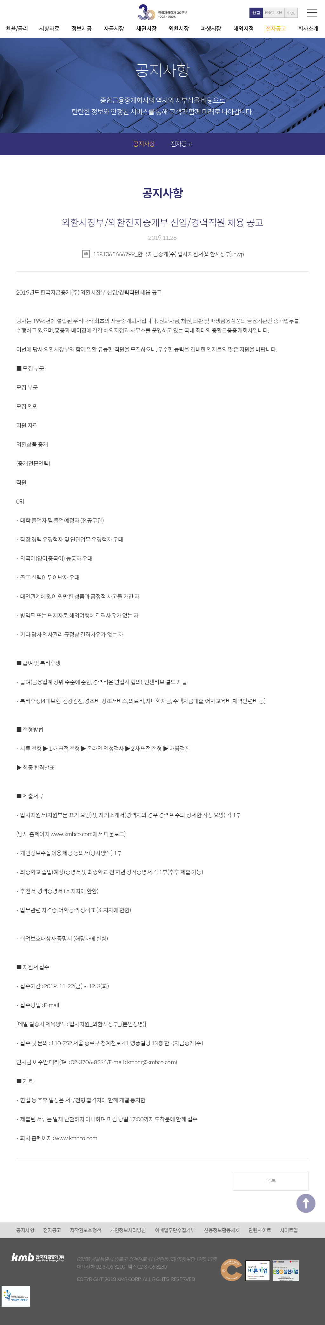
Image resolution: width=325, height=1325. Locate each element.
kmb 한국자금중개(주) (162, 12)
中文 (291, 13)
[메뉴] (312, 12)
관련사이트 (260, 1230)
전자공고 (276, 28)
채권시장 (146, 28)
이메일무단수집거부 (175, 1230)
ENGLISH (273, 13)
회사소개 (308, 28)
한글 (256, 13)
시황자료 (49, 28)
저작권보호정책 (85, 1230)
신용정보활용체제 (222, 1230)
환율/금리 (17, 28)
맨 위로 (305, 1203)
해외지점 (243, 28)
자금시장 (114, 28)
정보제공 (81, 28)
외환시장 (179, 28)
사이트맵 (289, 1230)
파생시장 (211, 28)
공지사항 (144, 144)
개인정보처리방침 (128, 1230)
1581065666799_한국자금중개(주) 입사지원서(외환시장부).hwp (168, 254)
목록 (271, 1180)
